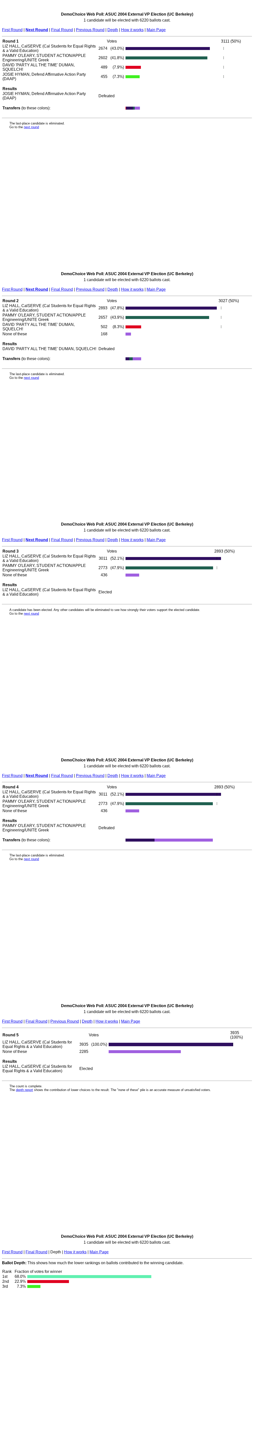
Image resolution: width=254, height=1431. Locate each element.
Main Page (156, 30)
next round (31, 127)
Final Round (62, 30)
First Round (12, 30)
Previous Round (90, 30)
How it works (132, 30)
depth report (24, 1090)
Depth (112, 30)
